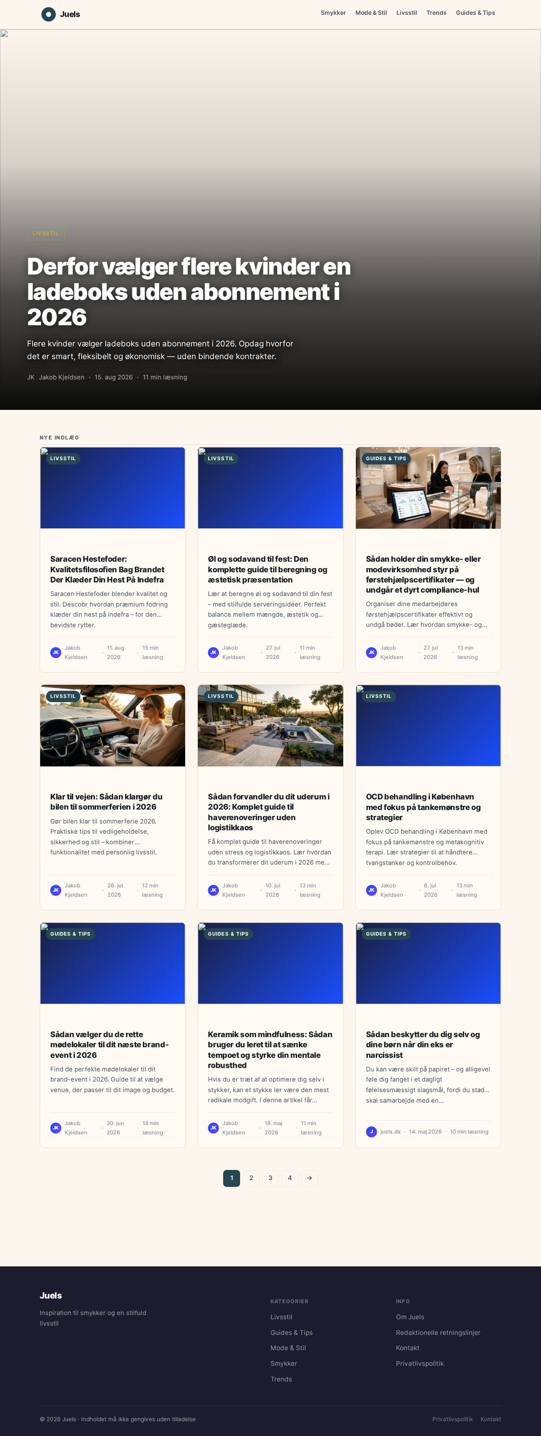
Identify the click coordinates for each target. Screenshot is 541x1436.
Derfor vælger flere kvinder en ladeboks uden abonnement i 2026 (188, 291)
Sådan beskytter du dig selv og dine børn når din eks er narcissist (423, 1044)
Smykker (333, 12)
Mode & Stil (371, 12)
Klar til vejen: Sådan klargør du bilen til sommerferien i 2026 (106, 801)
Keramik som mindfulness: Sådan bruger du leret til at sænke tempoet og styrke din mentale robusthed (270, 1050)
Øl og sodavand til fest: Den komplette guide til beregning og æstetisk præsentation (267, 569)
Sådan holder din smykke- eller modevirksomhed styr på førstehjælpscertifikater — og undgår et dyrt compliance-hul (423, 574)
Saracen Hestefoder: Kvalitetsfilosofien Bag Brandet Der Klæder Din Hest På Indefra (107, 569)
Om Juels (410, 1317)
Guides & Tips (475, 12)
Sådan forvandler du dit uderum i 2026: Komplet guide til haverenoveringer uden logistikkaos (268, 812)
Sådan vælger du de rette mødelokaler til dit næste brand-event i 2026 (109, 1044)
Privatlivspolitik (420, 1363)
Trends (436, 12)
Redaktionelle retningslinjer (438, 1333)
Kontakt (408, 1348)
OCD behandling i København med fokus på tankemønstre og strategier (423, 806)
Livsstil (406, 12)
